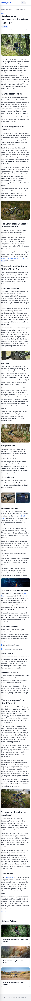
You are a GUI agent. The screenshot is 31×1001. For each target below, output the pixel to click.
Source (3, 911)
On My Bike (6, 3)
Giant (4, 26)
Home (3, 9)
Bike (7, 9)
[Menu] (28, 2)
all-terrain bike (9, 877)
